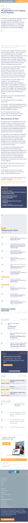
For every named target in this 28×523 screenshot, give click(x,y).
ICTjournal (3, 501)
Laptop (2, 310)
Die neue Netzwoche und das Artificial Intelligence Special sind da (17, 414)
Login (2, 496)
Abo (2, 485)
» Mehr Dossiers (22, 375)
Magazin (3, 481)
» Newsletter (6, 466)
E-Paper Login (4, 490)
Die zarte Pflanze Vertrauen (17, 427)
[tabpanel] (14, 360)
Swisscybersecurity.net (6, 507)
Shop (2, 483)
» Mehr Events (23, 353)
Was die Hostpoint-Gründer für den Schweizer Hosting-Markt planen (17, 421)
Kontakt (3, 492)
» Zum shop (5, 463)
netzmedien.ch (4, 505)
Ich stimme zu (7, 519)
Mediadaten (4, 479)
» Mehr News (23, 319)
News (2, 6)
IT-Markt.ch (4, 503)
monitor (7, 310)
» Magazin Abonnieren (8, 459)
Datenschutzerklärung (6, 515)
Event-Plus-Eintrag (5, 494)
